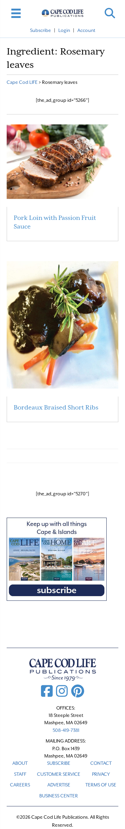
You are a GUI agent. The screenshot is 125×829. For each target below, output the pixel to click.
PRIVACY (101, 774)
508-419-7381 (66, 730)
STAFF (20, 774)
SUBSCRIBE (58, 763)
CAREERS (20, 784)
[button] (110, 13)
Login (64, 30)
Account (86, 30)
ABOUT (20, 763)
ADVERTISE (58, 784)
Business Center (58, 795)
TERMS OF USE (100, 784)
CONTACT (101, 763)
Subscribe (40, 30)
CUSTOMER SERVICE (58, 774)
